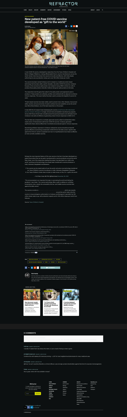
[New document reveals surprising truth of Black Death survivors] (31, 294)
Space (64, 395)
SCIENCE (65, 382)
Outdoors (93, 387)
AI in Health (79, 389)
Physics (64, 393)
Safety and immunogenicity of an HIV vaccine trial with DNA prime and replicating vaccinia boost (45, 239)
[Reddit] (74, 26)
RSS (50, 398)
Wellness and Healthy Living (83, 396)
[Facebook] (66, 26)
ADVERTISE (51, 391)
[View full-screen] (76, 31)
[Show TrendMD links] (76, 252)
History (64, 389)
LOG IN (98, 10)
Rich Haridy (34, 273)
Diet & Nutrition (80, 400)
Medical (64, 391)
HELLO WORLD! (52, 383)
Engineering (93, 383)
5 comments (52, 267)
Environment (66, 383)
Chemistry (65, 387)
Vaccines (58, 259)
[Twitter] (69, 26)
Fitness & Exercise (81, 402)
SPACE (69, 10)
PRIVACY (51, 395)
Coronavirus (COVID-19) (46, 259)
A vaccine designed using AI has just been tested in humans (70, 303)
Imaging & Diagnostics (82, 391)
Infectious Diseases (29, 16)
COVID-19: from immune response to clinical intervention (37, 231)
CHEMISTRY (43, 10)
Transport (93, 389)
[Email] (77, 26)
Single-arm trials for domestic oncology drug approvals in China (38, 246)
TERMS (50, 393)
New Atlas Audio (62, 262)
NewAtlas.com (94, 382)
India (46, 262)
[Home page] (63, 4)
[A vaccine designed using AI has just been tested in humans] (70, 294)
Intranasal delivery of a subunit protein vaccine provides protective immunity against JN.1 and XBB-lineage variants (49, 243)
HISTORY (50, 10)
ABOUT (50, 387)
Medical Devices (80, 393)
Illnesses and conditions (82, 383)
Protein (53, 262)
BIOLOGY (36, 10)
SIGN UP (92, 10)
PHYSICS (64, 10)
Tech (92, 385)
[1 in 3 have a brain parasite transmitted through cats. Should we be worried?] (51, 294)
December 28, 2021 (63, 176)
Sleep (78, 404)
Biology (64, 385)
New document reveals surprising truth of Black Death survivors (31, 303)
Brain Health (79, 385)
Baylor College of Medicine (35, 262)
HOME (25, 10)
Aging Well (79, 398)
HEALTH (30, 10)
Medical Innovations (81, 387)
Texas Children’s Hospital (36, 202)
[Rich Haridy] (27, 275)
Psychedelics (80, 395)
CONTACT (51, 396)
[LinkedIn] (71, 26)
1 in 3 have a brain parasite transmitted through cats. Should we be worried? (51, 304)
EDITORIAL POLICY (53, 389)
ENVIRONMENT (57, 10)
